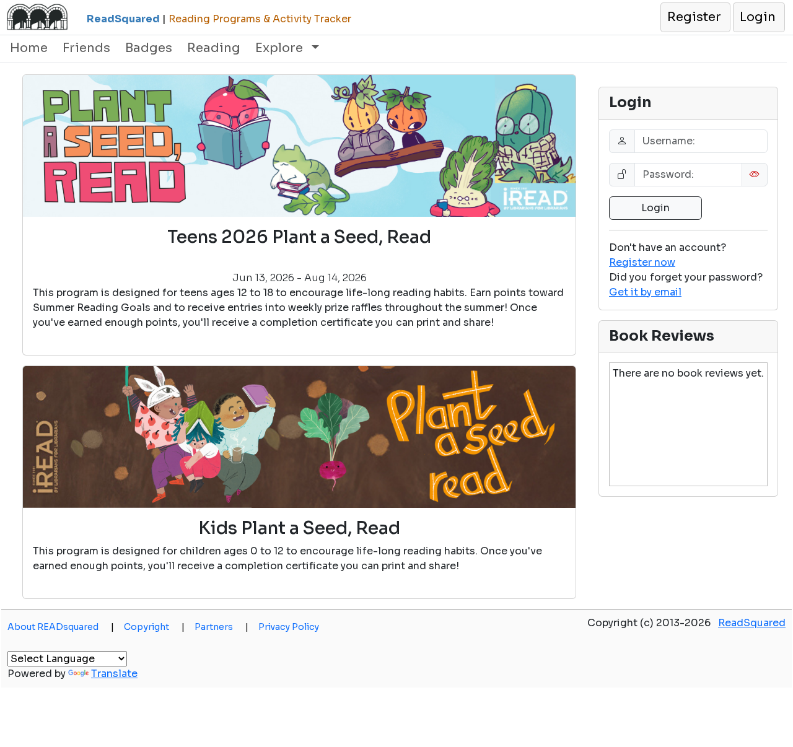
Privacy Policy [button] (288, 626)
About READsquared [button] (60, 626)
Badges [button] (148, 48)
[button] (695, 17)
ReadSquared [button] (752, 622)
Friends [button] (86, 48)
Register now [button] (642, 262)
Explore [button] (280, 48)
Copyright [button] (154, 626)
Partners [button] (221, 626)
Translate (114, 673)
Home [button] (29, 48)
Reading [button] (213, 48)
